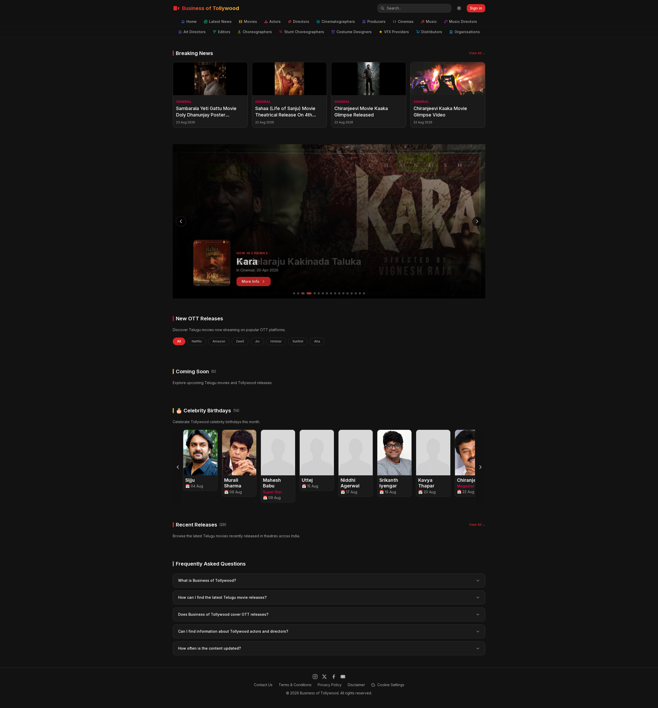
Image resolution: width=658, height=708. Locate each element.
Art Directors (195, 32)
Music (431, 21)
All (179, 341)
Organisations (467, 32)
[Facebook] (333, 676)
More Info (250, 281)
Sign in (476, 8)
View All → (477, 53)
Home (191, 21)
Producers (376, 21)
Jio (257, 341)
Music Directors (463, 21)
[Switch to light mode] (459, 8)
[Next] (480, 467)
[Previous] (178, 467)
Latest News (220, 21)
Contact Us (263, 685)
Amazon (219, 341)
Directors (301, 21)
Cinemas (406, 21)
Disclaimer (356, 685)
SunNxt (298, 341)
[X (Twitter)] (324, 676)
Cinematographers (338, 21)
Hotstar (276, 341)
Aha (317, 341)
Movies (250, 21)
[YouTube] (342, 676)
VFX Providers (396, 32)
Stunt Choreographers (304, 32)
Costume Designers (354, 32)
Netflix (197, 341)
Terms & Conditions (295, 685)
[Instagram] (315, 676)
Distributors (431, 32)
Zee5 (240, 341)
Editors (224, 32)
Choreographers (257, 32)
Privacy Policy (330, 685)
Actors (275, 21)
